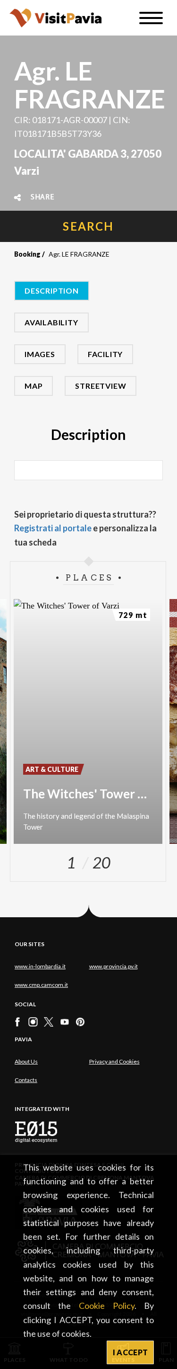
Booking (27, 254)
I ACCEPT (130, 1352)
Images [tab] (40, 353)
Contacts (26, 1079)
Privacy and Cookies (114, 1061)
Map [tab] (33, 385)
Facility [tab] (105, 353)
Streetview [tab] (100, 385)
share (42, 197)
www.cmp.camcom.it (41, 984)
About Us (26, 1061)
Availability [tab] (51, 322)
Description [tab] (52, 290)
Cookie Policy (107, 1305)
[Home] (55, 17)
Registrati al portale (53, 528)
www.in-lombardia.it (40, 966)
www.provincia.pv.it (113, 966)
